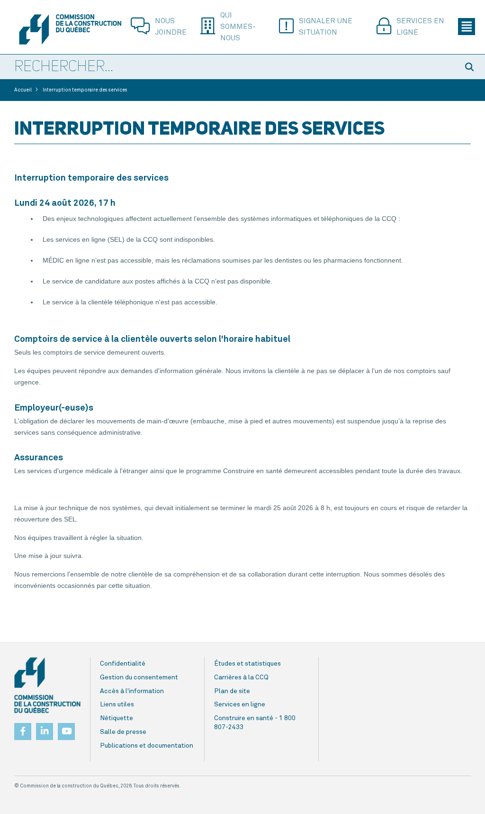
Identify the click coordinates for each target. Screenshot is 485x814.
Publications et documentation (146, 745)
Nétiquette (116, 718)
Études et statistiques (247, 663)
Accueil (23, 90)
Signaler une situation (325, 27)
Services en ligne (420, 27)
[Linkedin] (44, 728)
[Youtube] (66, 728)
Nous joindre (171, 27)
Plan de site (232, 691)
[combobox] (228, 67)
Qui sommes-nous (238, 27)
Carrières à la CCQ (241, 677)
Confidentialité (122, 663)
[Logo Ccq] (47, 685)
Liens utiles (117, 704)
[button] (471, 67)
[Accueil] (70, 29)
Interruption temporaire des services (85, 90)
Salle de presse (123, 732)
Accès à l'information (132, 691)
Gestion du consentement (139, 677)
